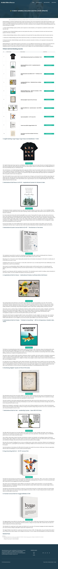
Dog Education (47, 2)
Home (33, 2)
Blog (34, 553)
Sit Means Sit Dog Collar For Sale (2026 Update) (11, 539)
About (34, 552)
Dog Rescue (54, 2)
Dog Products (39, 2)
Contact (34, 555)
